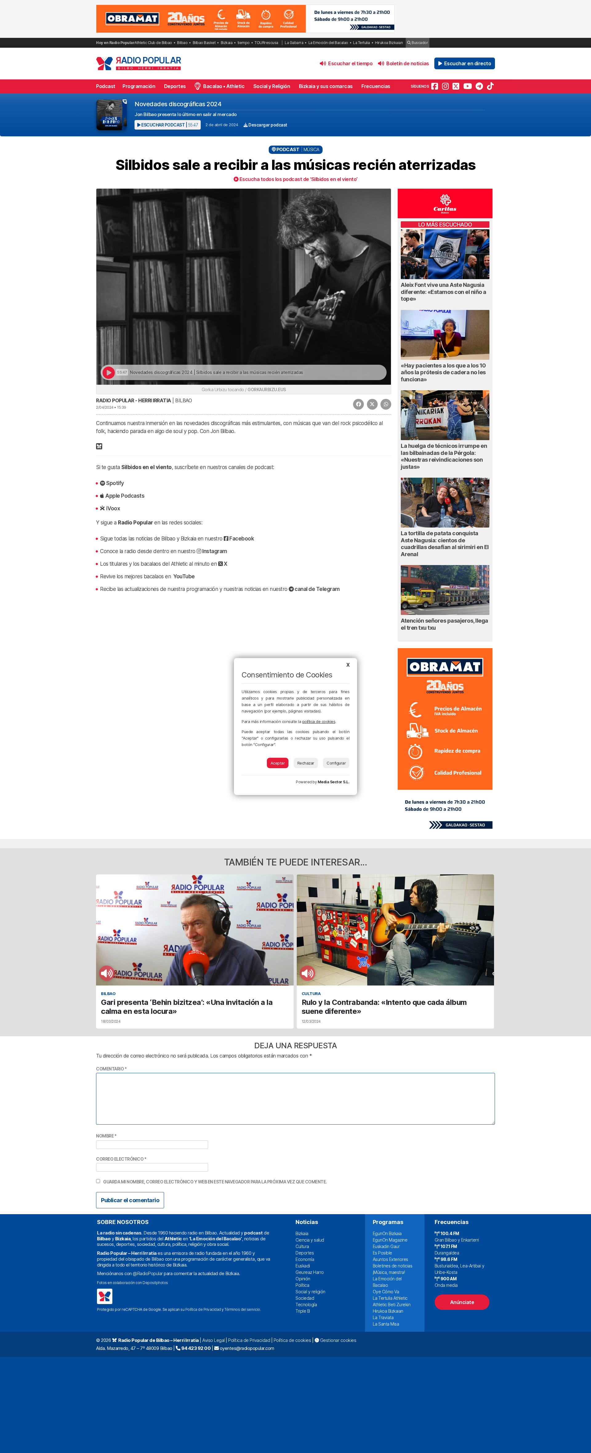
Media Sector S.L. (334, 782)
